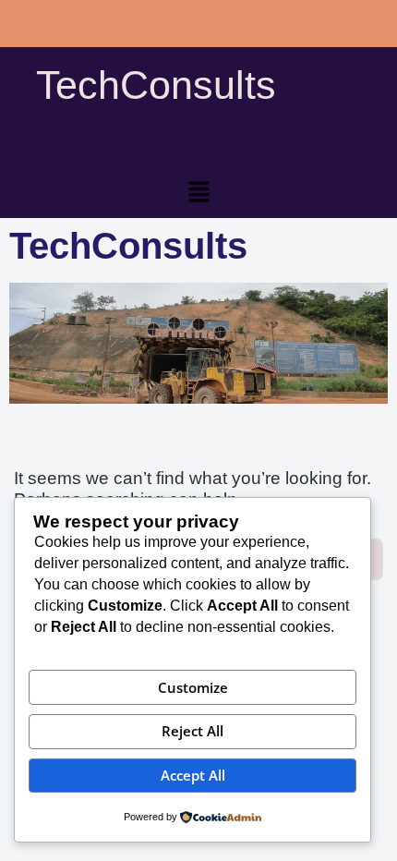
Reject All (192, 731)
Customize (193, 687)
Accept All (193, 775)
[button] (198, 193)
